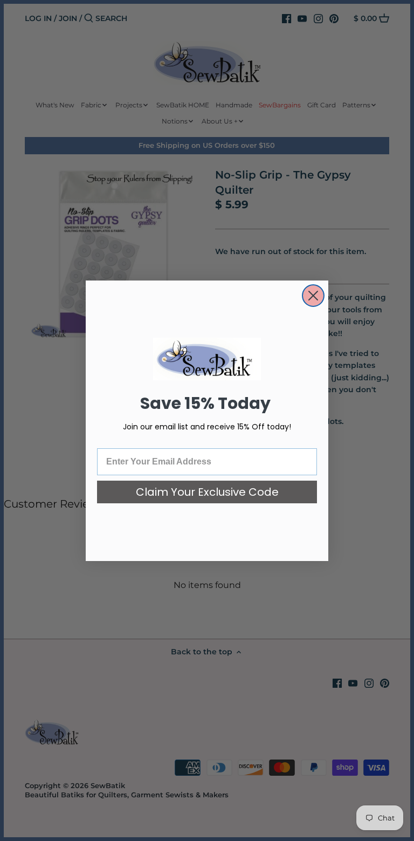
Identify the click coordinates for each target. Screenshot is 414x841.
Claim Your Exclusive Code (207, 492)
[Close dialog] (313, 295)
